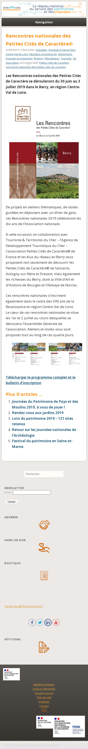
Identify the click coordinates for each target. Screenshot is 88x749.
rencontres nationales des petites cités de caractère (36, 67)
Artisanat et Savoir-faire (62, 50)
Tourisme (66, 58)
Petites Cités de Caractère (54, 63)
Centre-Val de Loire (17, 54)
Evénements (65, 54)
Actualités (41, 50)
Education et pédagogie (43, 54)
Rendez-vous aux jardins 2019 (37, 412)
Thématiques (51, 58)
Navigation (44, 22)
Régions (38, 58)
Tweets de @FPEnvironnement (23, 606)
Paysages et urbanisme (19, 58)
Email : (9, 492)
